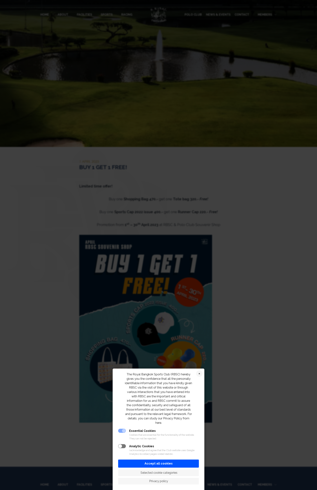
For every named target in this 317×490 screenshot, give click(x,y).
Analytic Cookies (141, 446)
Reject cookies (199, 373)
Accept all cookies (159, 463)
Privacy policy (158, 481)
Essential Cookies (142, 431)
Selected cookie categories (158, 472)
